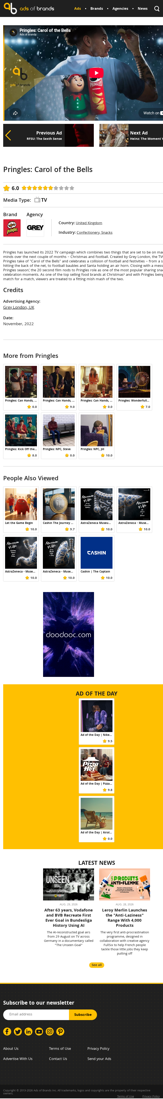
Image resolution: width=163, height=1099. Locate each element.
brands (37, 8)
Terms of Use (60, 1049)
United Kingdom (89, 223)
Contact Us (58, 1059)
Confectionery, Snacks (94, 233)
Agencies (120, 9)
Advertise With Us (17, 1059)
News (143, 9)
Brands (96, 9)
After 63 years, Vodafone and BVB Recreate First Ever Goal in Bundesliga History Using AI (68, 918)
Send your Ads (99, 1059)
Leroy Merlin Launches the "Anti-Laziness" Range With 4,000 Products (124, 918)
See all (97, 965)
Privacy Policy (98, 1049)
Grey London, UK (18, 307)
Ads (77, 9)
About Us (10, 1049)
